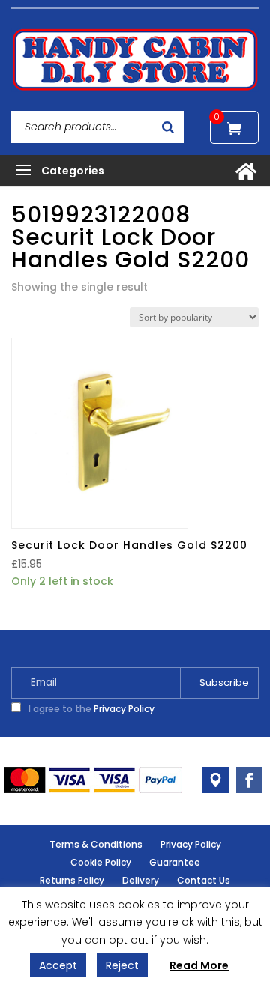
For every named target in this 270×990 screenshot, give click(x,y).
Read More (199, 965)
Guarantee (174, 862)
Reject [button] (122, 965)
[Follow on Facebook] (249, 780)
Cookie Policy (100, 862)
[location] (215, 780)
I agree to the (90, 708)
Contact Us (203, 880)
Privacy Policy (124, 708)
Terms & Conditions (96, 844)
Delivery (140, 880)
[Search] (168, 127)
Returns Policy (72, 880)
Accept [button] (58, 965)
